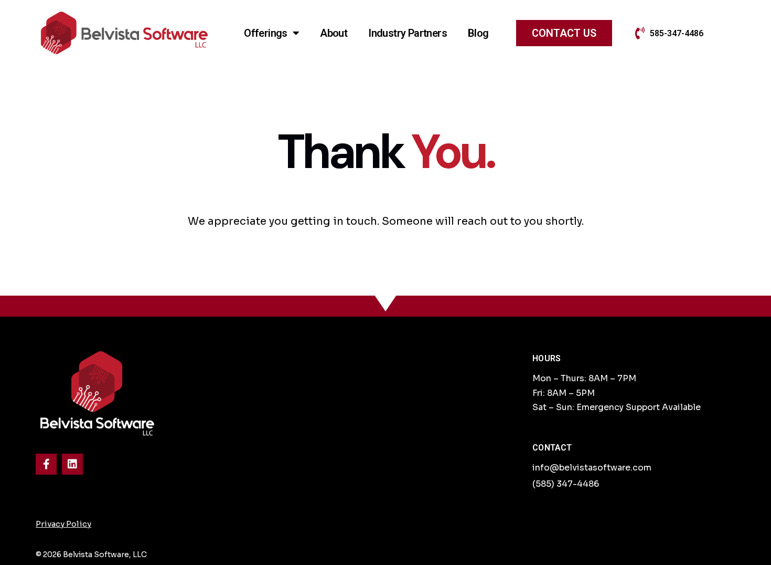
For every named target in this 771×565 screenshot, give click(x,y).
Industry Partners (407, 33)
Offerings (265, 33)
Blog (478, 33)
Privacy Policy (63, 524)
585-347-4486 (676, 33)
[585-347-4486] (640, 33)
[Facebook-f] (46, 464)
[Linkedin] (72, 464)
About (333, 33)
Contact (552, 448)
